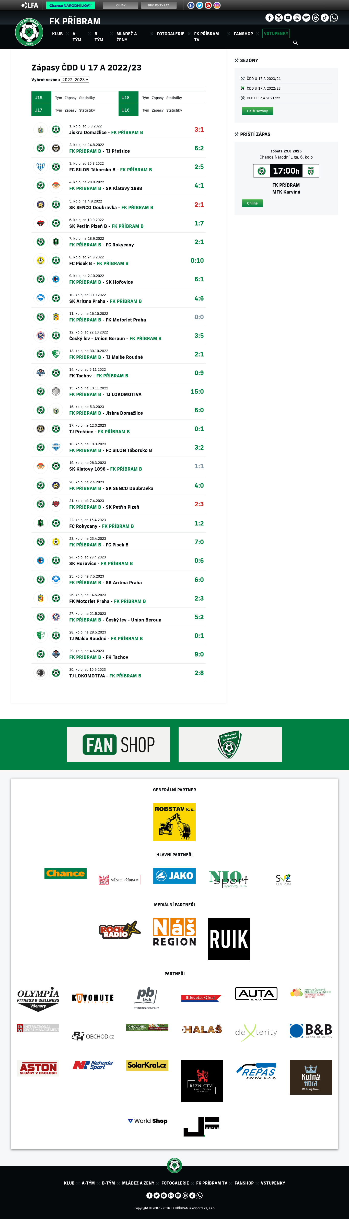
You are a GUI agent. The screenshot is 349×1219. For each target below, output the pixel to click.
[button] (257, 111)
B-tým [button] (99, 36)
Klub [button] (57, 33)
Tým (58, 97)
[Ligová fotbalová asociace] (29, 7)
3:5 (199, 335)
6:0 (199, 410)
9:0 (199, 654)
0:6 (199, 560)
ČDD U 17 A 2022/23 (264, 88)
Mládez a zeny (138, 1183)
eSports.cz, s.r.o (203, 1208)
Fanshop (243, 33)
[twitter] (279, 17)
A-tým (88, 1183)
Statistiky (87, 97)
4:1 (199, 185)
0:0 (199, 317)
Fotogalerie (170, 33)
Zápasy (71, 97)
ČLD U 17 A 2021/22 (263, 98)
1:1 (199, 466)
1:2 (199, 523)
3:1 (199, 129)
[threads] (315, 17)
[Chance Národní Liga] (70, 7)
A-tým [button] (77, 36)
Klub (69, 1183)
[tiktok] (325, 17)
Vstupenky (276, 33)
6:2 (199, 148)
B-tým (108, 1183)
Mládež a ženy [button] (127, 36)
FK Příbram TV (206, 36)
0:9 (199, 373)
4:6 (199, 298)
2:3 (199, 504)
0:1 (199, 429)
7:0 (199, 542)
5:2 (199, 617)
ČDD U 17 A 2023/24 (264, 78)
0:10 (197, 260)
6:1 (199, 279)
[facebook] (269, 17)
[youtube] (288, 17)
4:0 (199, 485)
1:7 (199, 223)
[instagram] (297, 17)
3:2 (199, 447)
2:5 (199, 167)
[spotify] (306, 17)
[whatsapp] (334, 17)
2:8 (199, 673)
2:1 (199, 204)
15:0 (197, 391)
